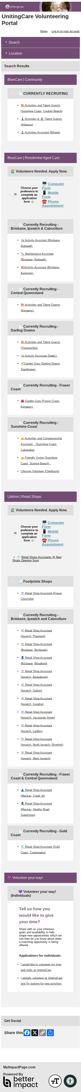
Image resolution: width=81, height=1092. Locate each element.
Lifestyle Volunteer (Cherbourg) (40, 471)
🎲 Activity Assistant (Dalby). (39, 355)
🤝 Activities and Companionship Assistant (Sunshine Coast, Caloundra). (41, 444)
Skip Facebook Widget (18, 1043)
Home (44, 31)
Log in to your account (65, 31)
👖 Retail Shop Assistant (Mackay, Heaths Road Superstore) (36, 809)
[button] (55, 1081)
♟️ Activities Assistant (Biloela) (40, 132)
